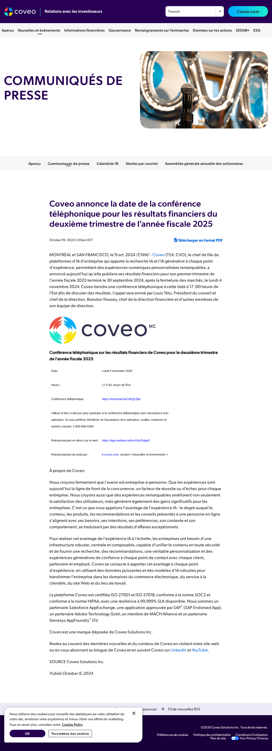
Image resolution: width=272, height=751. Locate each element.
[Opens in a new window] (22, 11)
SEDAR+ (242, 30)
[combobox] (194, 11)
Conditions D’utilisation (252, 734)
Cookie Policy (72, 724)
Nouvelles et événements (39, 30)
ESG (256, 30)
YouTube (200, 650)
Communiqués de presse (69, 163)
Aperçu (8, 30)
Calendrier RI (107, 163)
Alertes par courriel (142, 163)
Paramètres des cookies (70, 733)
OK (27, 733)
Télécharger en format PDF (200, 240)
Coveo (158, 254)
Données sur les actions (212, 30)
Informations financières (84, 30)
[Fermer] (134, 713)
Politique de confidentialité (211, 734)
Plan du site (218, 738)
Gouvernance (120, 30)
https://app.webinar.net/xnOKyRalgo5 (126, 440)
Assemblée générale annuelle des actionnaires (204, 163)
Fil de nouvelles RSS (184, 709)
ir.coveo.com (110, 454)
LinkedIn (178, 650)
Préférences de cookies (172, 735)
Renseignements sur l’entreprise (162, 30)
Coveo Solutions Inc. (225, 727)
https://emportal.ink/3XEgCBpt (121, 399)
